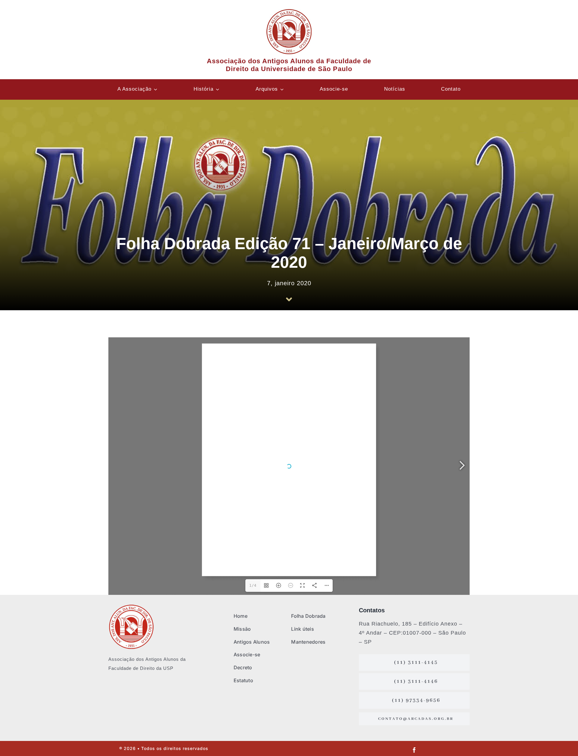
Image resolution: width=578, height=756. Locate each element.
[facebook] (414, 750)
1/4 (252, 585)
